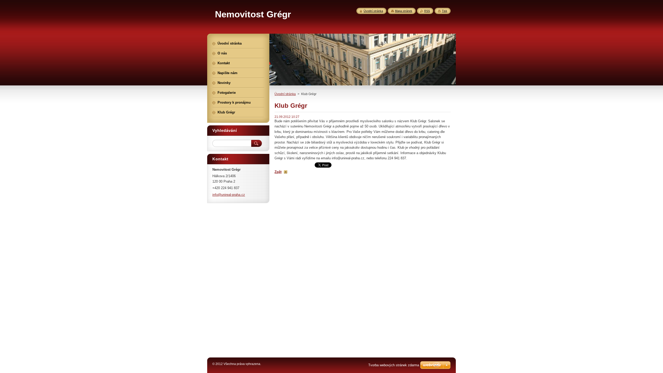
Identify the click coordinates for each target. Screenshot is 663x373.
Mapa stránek (403, 10)
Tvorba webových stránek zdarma (393, 365)
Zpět (278, 172)
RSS (427, 10)
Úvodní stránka (285, 94)
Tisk (444, 10)
